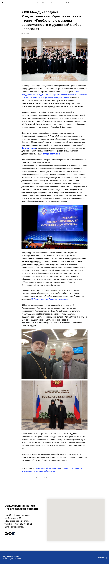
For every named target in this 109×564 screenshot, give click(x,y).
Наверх (102, 558)
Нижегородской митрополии (47, 468)
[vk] (6, 533)
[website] (13, 533)
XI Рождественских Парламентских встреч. (50, 299)
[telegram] (10, 533)
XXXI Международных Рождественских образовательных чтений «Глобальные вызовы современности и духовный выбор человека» (54, 95)
